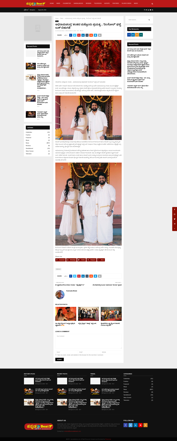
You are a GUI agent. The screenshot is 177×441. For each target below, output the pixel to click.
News (58, 4)
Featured (115, 4)
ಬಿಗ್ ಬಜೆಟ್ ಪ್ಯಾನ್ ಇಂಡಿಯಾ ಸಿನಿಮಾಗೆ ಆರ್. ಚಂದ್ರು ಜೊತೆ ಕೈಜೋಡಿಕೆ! (43, 65)
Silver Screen (126, 4)
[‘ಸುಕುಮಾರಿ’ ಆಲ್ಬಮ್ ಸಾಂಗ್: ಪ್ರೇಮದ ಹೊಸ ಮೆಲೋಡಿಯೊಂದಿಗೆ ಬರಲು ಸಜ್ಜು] (31, 114)
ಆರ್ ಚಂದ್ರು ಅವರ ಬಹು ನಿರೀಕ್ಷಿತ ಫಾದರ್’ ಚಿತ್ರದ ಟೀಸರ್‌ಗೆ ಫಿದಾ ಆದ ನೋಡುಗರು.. (43, 380)
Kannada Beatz (61, 30)
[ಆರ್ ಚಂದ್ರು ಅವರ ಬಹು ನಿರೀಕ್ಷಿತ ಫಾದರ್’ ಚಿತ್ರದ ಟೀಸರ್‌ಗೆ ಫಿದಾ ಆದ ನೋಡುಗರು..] (31, 53)
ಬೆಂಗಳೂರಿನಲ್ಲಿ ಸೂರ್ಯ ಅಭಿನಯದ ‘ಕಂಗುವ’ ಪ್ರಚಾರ (107, 285)
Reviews (88, 4)
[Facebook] (126, 425)
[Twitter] (131, 425)
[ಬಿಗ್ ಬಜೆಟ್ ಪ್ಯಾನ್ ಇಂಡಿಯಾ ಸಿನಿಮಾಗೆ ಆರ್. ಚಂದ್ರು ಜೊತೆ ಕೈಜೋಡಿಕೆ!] (31, 66)
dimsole (58, 269)
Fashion (28, 135)
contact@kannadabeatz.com (72, 431)
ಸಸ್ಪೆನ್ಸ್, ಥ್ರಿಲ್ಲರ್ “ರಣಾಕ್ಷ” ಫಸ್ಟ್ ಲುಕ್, (87, 323)
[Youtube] (140, 425)
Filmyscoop (108, 439)
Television (97, 4)
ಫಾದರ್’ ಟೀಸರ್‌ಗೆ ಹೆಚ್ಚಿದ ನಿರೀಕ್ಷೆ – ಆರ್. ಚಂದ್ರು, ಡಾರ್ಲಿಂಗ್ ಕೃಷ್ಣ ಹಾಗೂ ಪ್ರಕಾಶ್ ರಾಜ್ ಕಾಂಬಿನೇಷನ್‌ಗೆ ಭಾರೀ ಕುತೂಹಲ (138, 79)
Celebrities (67, 4)
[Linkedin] (135, 425)
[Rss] (145, 425)
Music (136, 4)
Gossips (107, 4)
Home (52, 4)
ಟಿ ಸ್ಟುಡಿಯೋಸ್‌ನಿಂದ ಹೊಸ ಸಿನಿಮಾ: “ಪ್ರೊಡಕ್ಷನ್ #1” (70, 285)
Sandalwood (78, 4)
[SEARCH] (149, 20)
